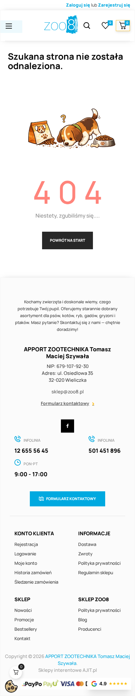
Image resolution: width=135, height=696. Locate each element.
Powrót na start (67, 240)
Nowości (23, 610)
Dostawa (87, 544)
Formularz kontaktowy (65, 403)
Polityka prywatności (99, 563)
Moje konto (25, 563)
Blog (82, 620)
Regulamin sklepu (95, 572)
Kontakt (22, 638)
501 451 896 (105, 450)
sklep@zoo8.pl (67, 391)
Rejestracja (26, 544)
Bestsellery (25, 629)
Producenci (89, 629)
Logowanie (25, 554)
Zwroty (85, 554)
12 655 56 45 (31, 450)
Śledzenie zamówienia (36, 582)
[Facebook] (67, 426)
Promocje (24, 620)
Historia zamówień (32, 572)
